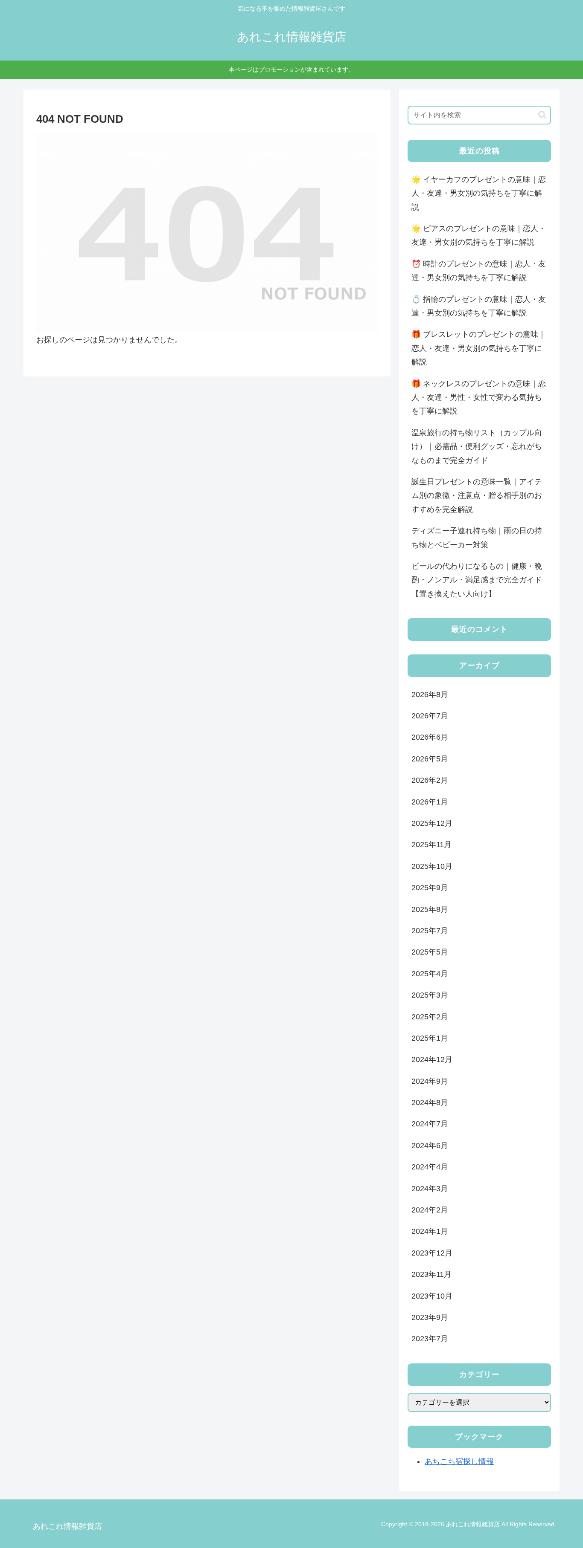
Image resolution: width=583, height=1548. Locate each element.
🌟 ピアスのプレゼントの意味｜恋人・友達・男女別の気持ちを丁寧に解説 (478, 235)
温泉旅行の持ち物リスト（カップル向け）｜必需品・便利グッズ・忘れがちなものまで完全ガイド (476, 446)
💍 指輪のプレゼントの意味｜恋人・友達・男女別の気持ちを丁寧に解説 (478, 306)
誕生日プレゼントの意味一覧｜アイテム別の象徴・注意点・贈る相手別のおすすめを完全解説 (476, 495)
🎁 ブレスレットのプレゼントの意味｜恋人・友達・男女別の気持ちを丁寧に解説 (478, 348)
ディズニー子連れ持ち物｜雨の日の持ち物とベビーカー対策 (476, 538)
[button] (542, 115)
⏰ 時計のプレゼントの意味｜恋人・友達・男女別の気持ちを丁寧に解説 (478, 271)
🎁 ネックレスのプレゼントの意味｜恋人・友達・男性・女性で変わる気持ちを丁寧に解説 (478, 397)
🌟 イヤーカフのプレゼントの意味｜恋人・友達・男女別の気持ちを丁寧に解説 (478, 193)
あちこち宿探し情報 (459, 1461)
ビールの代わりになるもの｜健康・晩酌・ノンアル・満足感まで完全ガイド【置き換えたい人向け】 (476, 580)
